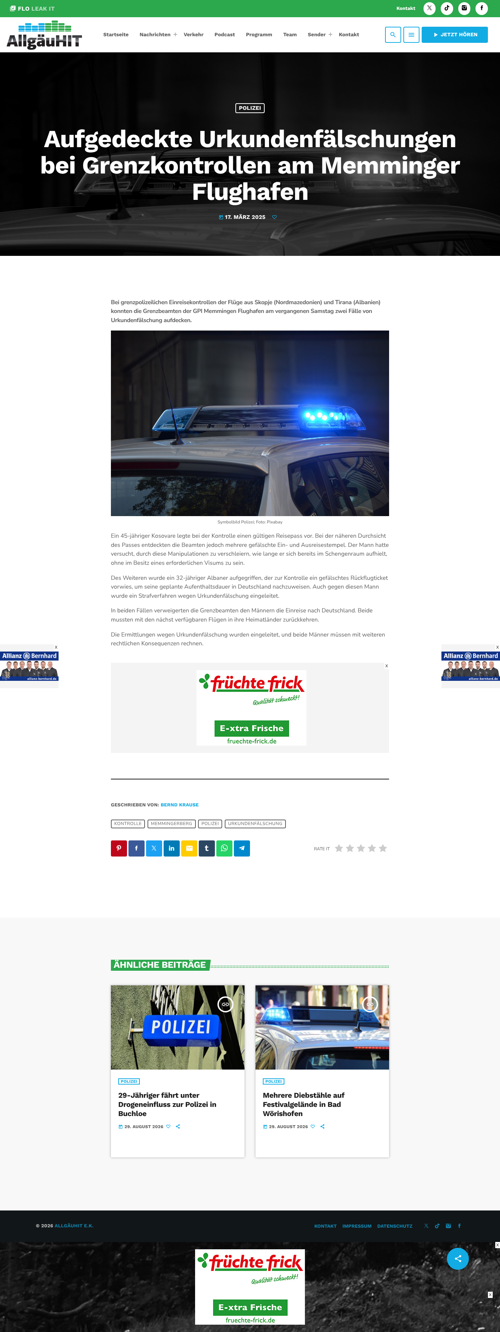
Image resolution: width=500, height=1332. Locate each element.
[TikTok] (447, 8)
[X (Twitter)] (429, 8)
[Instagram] (464, 8)
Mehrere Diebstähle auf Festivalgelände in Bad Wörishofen (303, 1104)
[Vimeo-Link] (44, 34)
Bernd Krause (180, 805)
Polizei (250, 108)
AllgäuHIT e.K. (74, 1226)
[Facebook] (481, 8)
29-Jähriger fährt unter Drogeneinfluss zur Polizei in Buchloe (167, 1104)
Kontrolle (128, 824)
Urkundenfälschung (255, 824)
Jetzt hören (455, 34)
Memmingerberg (171, 824)
